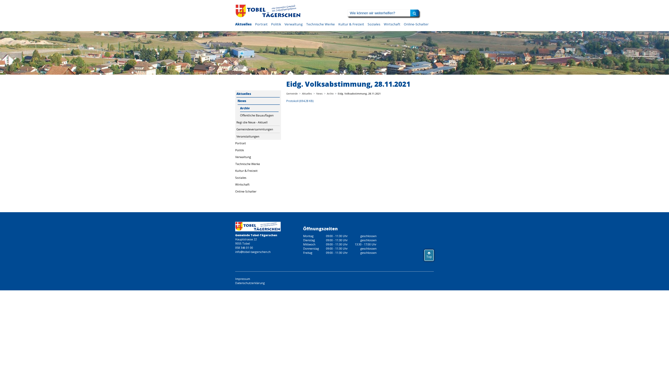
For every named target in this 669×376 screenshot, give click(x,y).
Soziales (374, 24)
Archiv (245, 108)
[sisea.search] (414, 13)
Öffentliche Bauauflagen (257, 115)
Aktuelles (243, 24)
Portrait (261, 24)
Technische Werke (320, 24)
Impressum (242, 279)
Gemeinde (292, 93)
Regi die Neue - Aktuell (252, 122)
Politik (276, 24)
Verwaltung (293, 24)
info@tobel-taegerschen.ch (253, 252)
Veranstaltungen (247, 136)
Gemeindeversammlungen (254, 129)
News (242, 101)
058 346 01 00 (244, 248)
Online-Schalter (416, 24)
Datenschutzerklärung (250, 283)
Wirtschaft (392, 24)
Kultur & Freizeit (351, 24)
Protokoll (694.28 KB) (300, 101)
